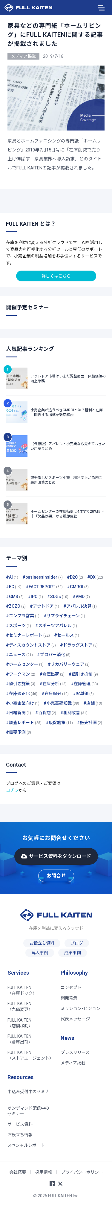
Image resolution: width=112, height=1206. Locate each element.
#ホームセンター (25, 664)
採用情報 (43, 1172)
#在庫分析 (53, 683)
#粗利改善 (74, 712)
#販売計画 (89, 722)
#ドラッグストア (79, 645)
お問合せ (56, 876)
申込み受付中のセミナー (28, 1094)
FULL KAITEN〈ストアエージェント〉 (30, 1055)
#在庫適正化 (21, 693)
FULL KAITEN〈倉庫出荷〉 (20, 1039)
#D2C (75, 577)
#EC (14, 586)
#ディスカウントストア (31, 645)
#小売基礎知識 (61, 703)
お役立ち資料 (41, 943)
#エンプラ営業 (22, 615)
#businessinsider (42, 577)
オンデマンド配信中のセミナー (28, 1111)
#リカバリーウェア (69, 664)
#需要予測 (18, 732)
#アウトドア (44, 606)
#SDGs (57, 596)
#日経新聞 (18, 712)
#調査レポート (24, 722)
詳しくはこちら (56, 276)
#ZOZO (16, 606)
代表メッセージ (75, 1019)
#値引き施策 (20, 683)
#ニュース (19, 654)
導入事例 (39, 952)
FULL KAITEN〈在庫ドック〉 (22, 990)
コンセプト (71, 987)
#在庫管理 (84, 683)
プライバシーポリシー (82, 1172)
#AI (12, 577)
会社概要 (17, 1172)
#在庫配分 (55, 693)
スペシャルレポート (26, 1145)
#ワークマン (20, 674)
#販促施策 (59, 722)
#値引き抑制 (83, 674)
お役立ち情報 (20, 1134)
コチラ (12, 790)
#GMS (15, 596)
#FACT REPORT (44, 586)
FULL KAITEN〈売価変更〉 (20, 1006)
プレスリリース (75, 1052)
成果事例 (72, 952)
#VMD (81, 596)
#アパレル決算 (80, 606)
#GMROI (78, 586)
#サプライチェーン (64, 615)
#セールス (66, 635)
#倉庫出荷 (52, 674)
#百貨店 (45, 712)
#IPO (35, 596)
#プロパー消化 (53, 654)
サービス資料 (20, 1124)
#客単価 (83, 693)
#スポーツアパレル (56, 625)
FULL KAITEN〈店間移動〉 (20, 1023)
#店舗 (92, 703)
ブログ (76, 943)
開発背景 (69, 998)
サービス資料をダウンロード (60, 856)
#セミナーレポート (28, 635)
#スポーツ (18, 625)
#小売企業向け (22, 703)
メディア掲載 (73, 1063)
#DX (95, 577)
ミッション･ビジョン (80, 1008)
